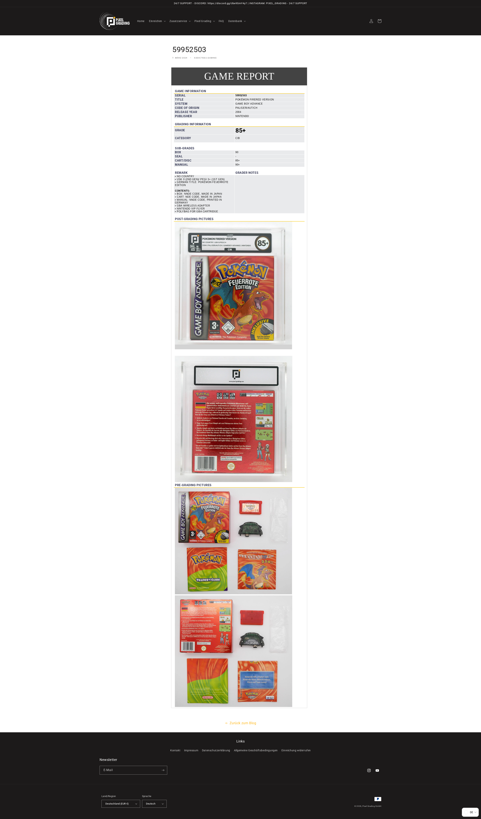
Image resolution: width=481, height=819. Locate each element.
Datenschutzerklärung (216, 750)
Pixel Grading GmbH (371, 806)
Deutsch (151, 803)
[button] (157, 21)
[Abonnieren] (163, 770)
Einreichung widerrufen (296, 750)
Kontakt (175, 750)
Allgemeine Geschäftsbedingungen (256, 750)
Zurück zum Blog (243, 723)
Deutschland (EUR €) (117, 803)
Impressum (191, 750)
